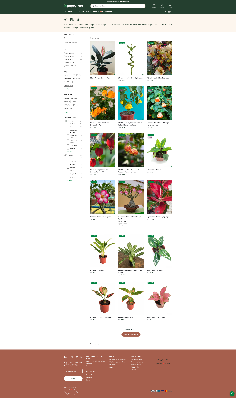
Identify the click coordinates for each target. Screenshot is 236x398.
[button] (168, 11)
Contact (170, 7)
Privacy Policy (135, 367)
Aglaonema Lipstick (125, 317)
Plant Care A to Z (91, 366)
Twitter (88, 380)
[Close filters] (82, 38)
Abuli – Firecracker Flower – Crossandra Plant (101, 124)
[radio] (73, 53)
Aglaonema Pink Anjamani (156, 317)
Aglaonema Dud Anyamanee (100, 317)
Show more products (131, 334)
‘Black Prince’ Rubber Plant (100, 78)
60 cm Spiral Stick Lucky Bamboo (131, 78)
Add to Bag (131, 229)
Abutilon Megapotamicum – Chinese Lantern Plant (100, 171)
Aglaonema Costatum (155, 270)
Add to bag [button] (102, 84)
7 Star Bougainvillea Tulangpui (158, 78)
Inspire (108, 11)
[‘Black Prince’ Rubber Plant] (102, 58)
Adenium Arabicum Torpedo (100, 217)
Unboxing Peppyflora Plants (117, 362)
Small (120, 225)
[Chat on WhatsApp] (232, 393)
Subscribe (73, 378)
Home (65, 34)
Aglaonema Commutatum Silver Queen (130, 271)
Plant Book (112, 364)
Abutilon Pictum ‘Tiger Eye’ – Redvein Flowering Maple (129, 171)
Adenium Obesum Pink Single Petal (129, 218)
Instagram (89, 378)
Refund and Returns (137, 362)
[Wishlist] (112, 44)
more (66, 89)
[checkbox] (67, 75)
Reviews (111, 367)
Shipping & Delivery (137, 359)
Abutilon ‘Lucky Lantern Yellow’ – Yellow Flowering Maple (131, 124)
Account (162, 7)
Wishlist (154, 7)
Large (125, 225)
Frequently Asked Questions (117, 359)
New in (96, 11)
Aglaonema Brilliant (97, 270)
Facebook (89, 375)
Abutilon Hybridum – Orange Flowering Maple (158, 124)
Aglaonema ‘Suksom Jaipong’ (158, 217)
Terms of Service (136, 364)
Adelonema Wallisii (154, 170)
